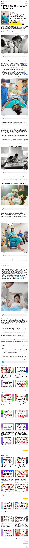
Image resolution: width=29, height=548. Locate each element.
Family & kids (2, 3)
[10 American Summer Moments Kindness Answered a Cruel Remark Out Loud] (21, 505)
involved (10, 212)
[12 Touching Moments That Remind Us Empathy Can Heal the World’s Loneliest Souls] (7, 460)
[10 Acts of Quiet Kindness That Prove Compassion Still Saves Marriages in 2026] (21, 383)
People (15, 378)
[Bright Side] (5, 1)
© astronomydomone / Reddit (19, 271)
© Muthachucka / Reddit (20, 273)
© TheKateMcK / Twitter (20, 276)
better (16, 214)
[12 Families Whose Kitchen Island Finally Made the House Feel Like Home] (7, 532)
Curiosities (16, 527)
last (27, 320)
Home (1, 541)
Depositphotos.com (25, 336)
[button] (5, 339)
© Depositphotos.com (3, 53)
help (10, 129)
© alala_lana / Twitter (21, 278)
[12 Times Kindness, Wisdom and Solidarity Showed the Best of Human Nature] (7, 440)
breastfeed (15, 129)
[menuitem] (10, 1)
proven (5, 60)
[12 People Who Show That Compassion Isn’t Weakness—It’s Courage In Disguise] (21, 413)
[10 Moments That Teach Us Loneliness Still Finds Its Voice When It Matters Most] (21, 460)
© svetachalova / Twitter (25, 74)
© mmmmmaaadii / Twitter (19, 69)
